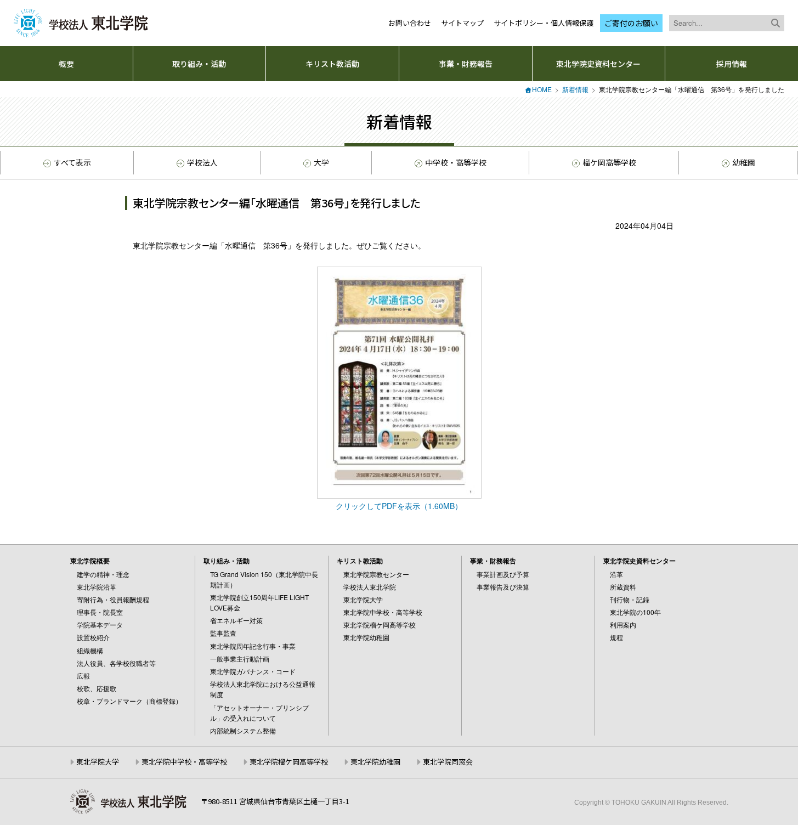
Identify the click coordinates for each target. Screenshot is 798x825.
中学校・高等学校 (455, 162)
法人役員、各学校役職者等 (116, 663)
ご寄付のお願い (631, 23)
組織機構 (90, 650)
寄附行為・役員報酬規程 (113, 599)
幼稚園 (743, 162)
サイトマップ (462, 23)
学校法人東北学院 (369, 586)
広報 (83, 675)
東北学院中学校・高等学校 (382, 612)
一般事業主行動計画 (239, 658)
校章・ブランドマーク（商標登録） (129, 700)
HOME (542, 89)
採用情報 (731, 63)
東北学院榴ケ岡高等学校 (379, 624)
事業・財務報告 (466, 63)
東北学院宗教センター (376, 574)
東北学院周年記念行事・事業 (253, 646)
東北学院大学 (363, 599)
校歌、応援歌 (96, 688)
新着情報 (575, 89)
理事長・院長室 (100, 612)
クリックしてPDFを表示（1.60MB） (399, 505)
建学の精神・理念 (103, 574)
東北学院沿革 (96, 586)
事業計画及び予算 (503, 574)
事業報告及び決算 (503, 586)
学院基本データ (100, 624)
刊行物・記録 (629, 599)
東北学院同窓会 (448, 761)
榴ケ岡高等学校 (609, 162)
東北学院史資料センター (598, 63)
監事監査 (223, 632)
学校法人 (202, 162)
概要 (66, 63)
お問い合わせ (409, 23)
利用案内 (623, 624)
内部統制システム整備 (243, 730)
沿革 (616, 574)
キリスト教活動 (332, 63)
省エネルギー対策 (236, 620)
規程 (616, 637)
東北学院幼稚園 (366, 637)
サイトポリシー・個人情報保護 (543, 23)
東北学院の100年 (635, 612)
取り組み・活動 (199, 63)
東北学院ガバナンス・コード (253, 671)
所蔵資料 (623, 586)
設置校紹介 (93, 637)
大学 (321, 162)
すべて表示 (72, 162)
